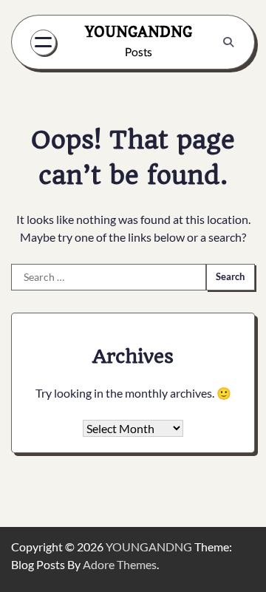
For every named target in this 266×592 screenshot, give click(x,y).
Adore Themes (120, 564)
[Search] (228, 42)
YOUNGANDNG (138, 32)
